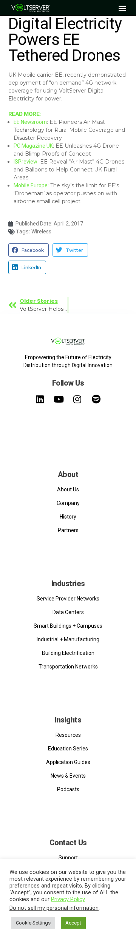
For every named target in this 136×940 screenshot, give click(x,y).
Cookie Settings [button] (33, 923)
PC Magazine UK (33, 146)
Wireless (41, 231)
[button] (122, 8)
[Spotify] (96, 399)
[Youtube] (58, 399)
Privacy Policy (68, 899)
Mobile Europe (31, 185)
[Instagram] (77, 399)
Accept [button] (73, 923)
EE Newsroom (30, 122)
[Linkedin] (40, 399)
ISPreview (25, 162)
